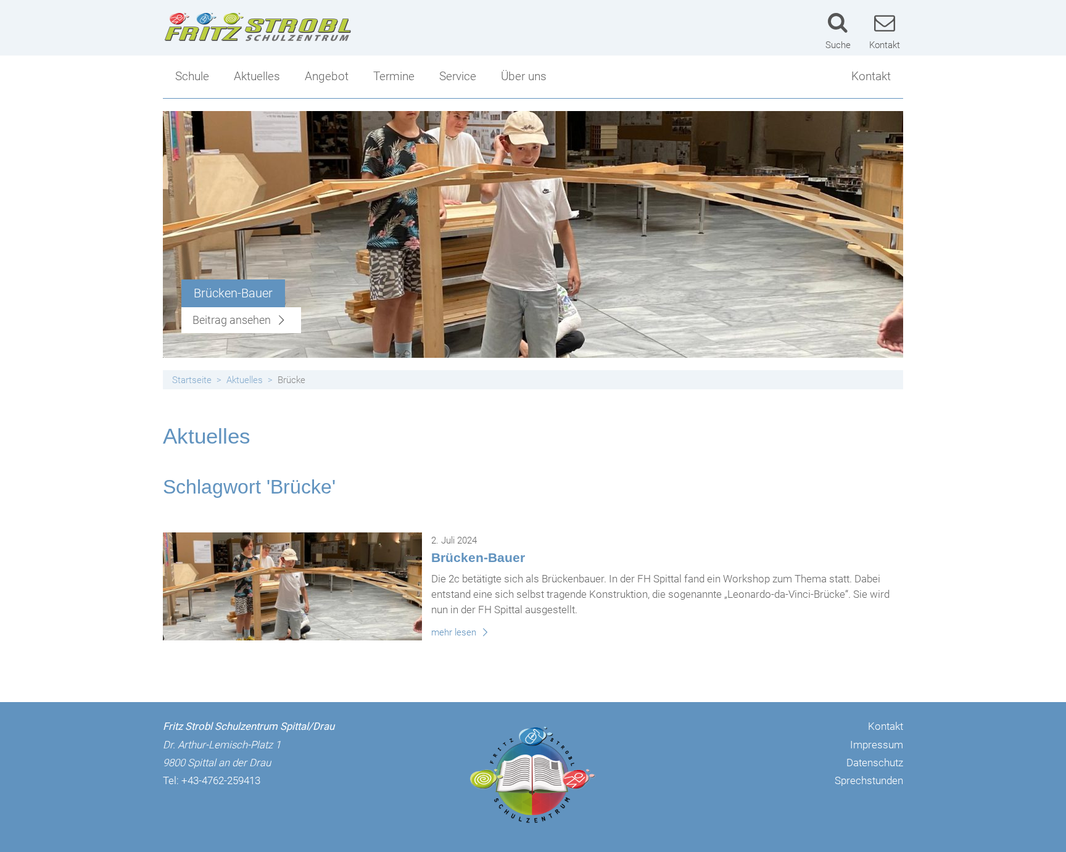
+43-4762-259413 (220, 780)
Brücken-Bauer (478, 557)
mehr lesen (455, 632)
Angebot (327, 76)
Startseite (192, 380)
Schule (192, 76)
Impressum (876, 744)
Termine (394, 76)
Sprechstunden (869, 780)
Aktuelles (257, 76)
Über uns (524, 76)
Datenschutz (874, 762)
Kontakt (871, 76)
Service (457, 76)
